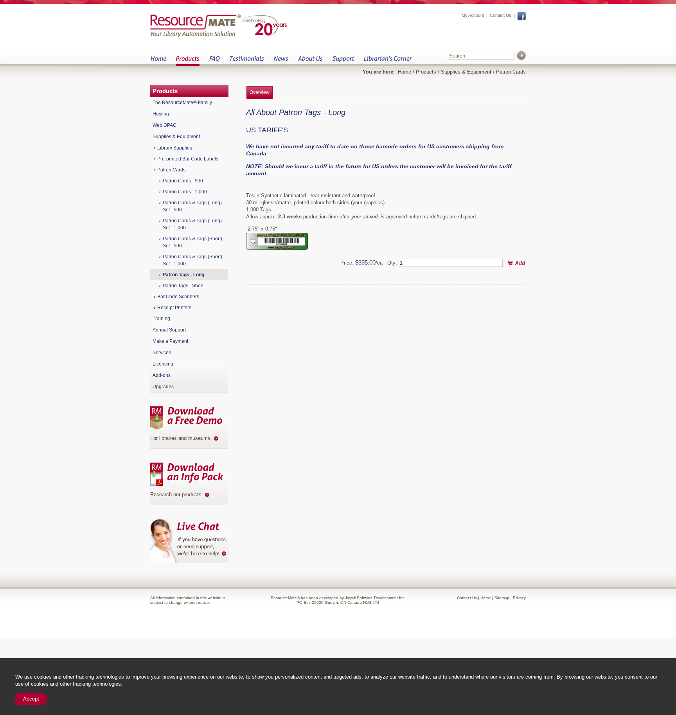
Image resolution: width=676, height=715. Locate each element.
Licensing (163, 364)
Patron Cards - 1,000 (185, 192)
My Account (473, 15)
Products (188, 61)
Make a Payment (170, 341)
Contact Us (500, 15)
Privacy (519, 598)
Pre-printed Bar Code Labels (187, 159)
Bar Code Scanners (178, 296)
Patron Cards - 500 (183, 181)
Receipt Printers (174, 307)
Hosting (161, 114)
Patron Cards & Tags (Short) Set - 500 (192, 242)
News (280, 61)
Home (158, 61)
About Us (310, 61)
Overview (260, 92)
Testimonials (246, 61)
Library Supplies (174, 148)
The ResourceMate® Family (182, 102)
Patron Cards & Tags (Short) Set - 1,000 (192, 260)
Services (162, 352)
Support (343, 61)
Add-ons (162, 375)
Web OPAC (164, 125)
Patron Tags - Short (183, 285)
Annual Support (169, 330)
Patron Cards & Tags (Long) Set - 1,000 (192, 224)
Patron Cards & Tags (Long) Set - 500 (192, 206)
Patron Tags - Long (183, 274)
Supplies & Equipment (466, 72)
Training (161, 318)
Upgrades (163, 386)
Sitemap (501, 598)
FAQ (214, 61)
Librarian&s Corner (388, 61)
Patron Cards (511, 72)
